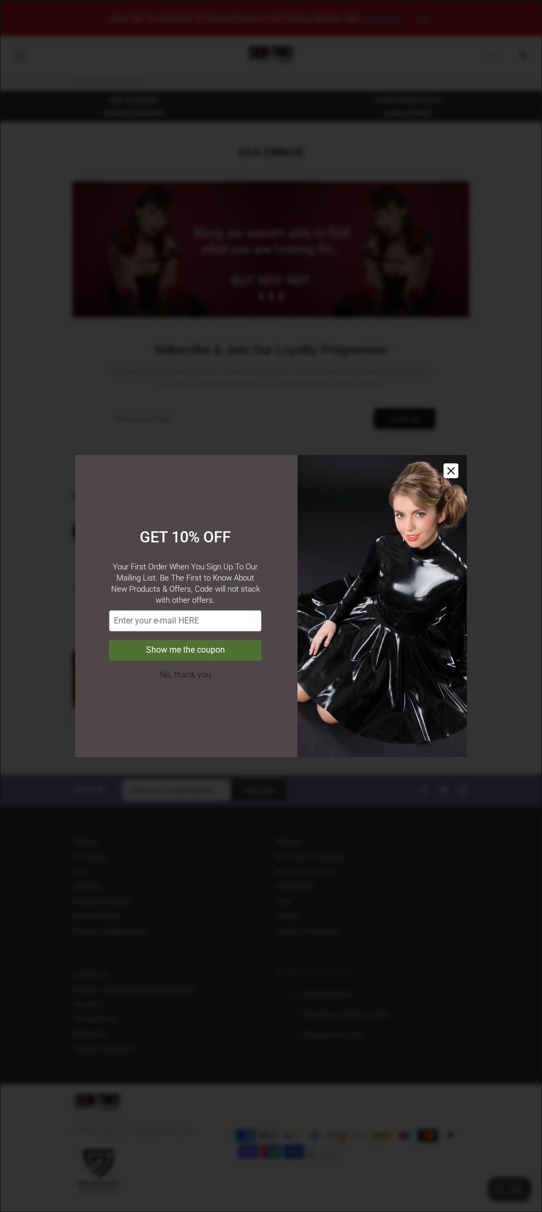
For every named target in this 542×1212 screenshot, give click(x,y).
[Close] (451, 470)
